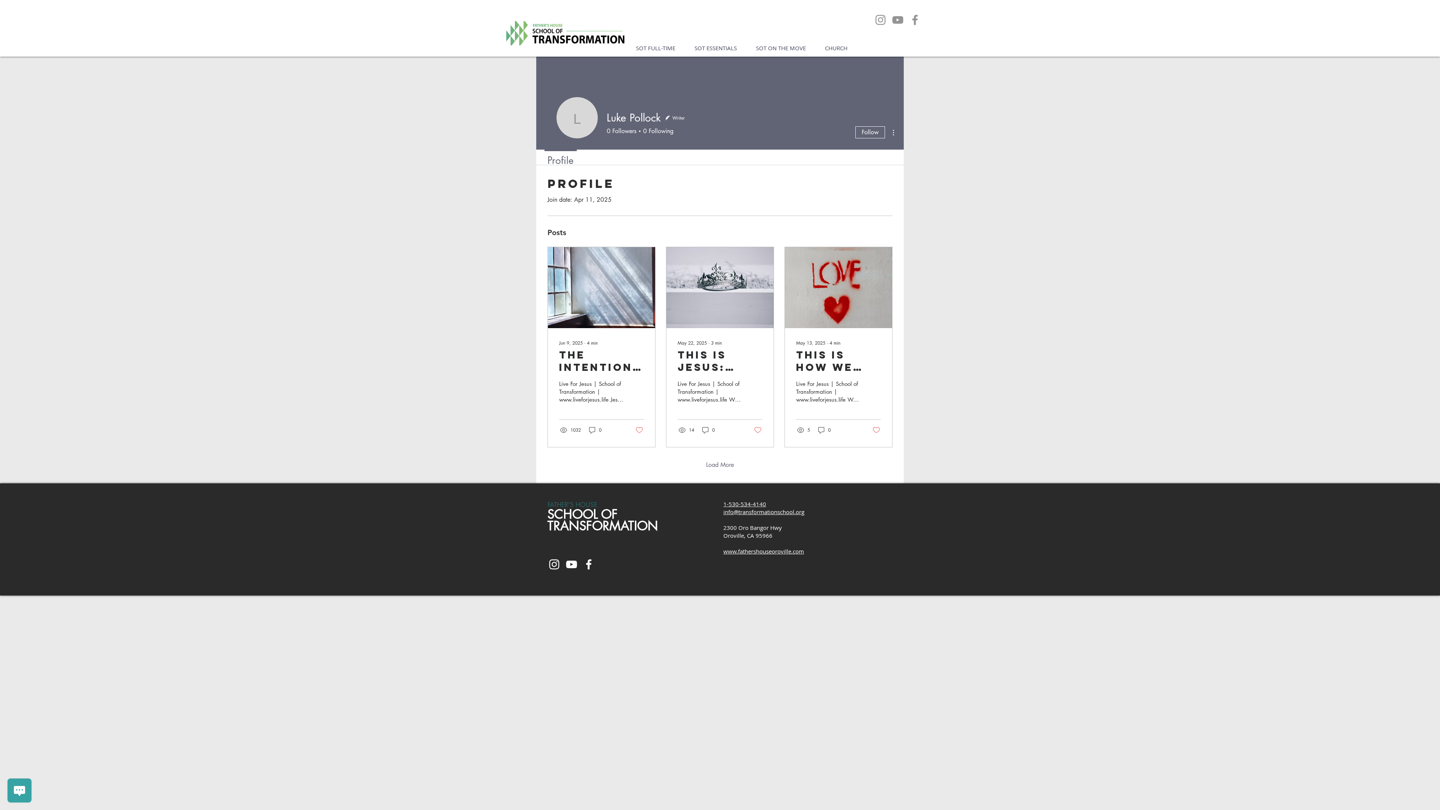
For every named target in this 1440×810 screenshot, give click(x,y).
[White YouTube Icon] (571, 564)
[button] (655, 48)
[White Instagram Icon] (554, 564)
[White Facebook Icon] (589, 564)
